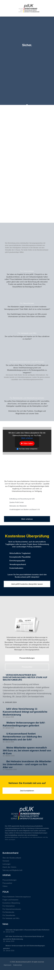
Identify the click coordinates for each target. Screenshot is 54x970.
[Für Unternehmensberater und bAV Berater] (27, 355)
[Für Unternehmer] (27, 264)
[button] (5, 13)
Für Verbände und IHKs (27, 333)
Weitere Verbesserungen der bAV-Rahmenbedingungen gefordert (24, 724)
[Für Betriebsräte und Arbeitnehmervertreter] (27, 391)
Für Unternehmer (27, 271)
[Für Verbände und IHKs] (27, 326)
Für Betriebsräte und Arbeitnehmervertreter (27, 398)
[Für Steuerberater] (27, 296)
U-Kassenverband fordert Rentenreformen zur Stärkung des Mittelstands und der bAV (22, 736)
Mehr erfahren (27, 438)
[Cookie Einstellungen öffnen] (5, 967)
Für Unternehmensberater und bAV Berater (27, 362)
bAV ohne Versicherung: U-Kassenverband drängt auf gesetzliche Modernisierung (25, 712)
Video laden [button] (28, 443)
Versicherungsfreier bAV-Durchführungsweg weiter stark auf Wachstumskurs (25, 677)
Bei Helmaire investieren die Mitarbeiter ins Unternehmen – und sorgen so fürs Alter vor (27, 764)
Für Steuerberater (27, 303)
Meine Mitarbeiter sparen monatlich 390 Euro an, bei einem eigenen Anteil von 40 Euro (27, 750)
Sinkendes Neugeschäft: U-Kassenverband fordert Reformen (27, 930)
